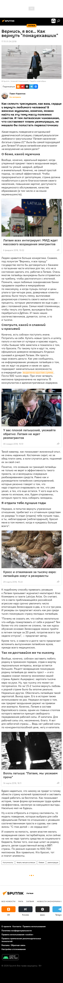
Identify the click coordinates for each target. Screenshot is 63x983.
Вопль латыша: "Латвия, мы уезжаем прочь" (30, 775)
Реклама (5, 945)
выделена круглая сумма (38, 372)
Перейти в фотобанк (38, 81)
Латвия (41, 862)
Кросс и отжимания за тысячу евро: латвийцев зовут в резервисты (29, 574)
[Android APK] (10, 957)
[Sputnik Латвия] (8, 22)
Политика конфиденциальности (16, 930)
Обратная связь (18, 945)
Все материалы (15, 97)
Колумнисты (8, 862)
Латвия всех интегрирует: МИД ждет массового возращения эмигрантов (30, 242)
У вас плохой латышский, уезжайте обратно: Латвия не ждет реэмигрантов (29, 434)
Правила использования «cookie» (17, 934)
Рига (20, 901)
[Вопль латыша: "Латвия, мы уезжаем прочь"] (31, 751)
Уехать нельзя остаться (26, 862)
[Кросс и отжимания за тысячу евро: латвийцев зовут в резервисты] (31, 549)
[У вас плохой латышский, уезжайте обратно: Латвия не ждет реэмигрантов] (31, 407)
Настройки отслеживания (13, 949)
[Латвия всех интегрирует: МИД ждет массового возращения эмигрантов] (31, 218)
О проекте (6, 926)
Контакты (16, 926)
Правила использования (34, 926)
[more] (58, 250)
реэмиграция (53, 862)
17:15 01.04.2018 (8, 41)
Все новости (8, 901)
